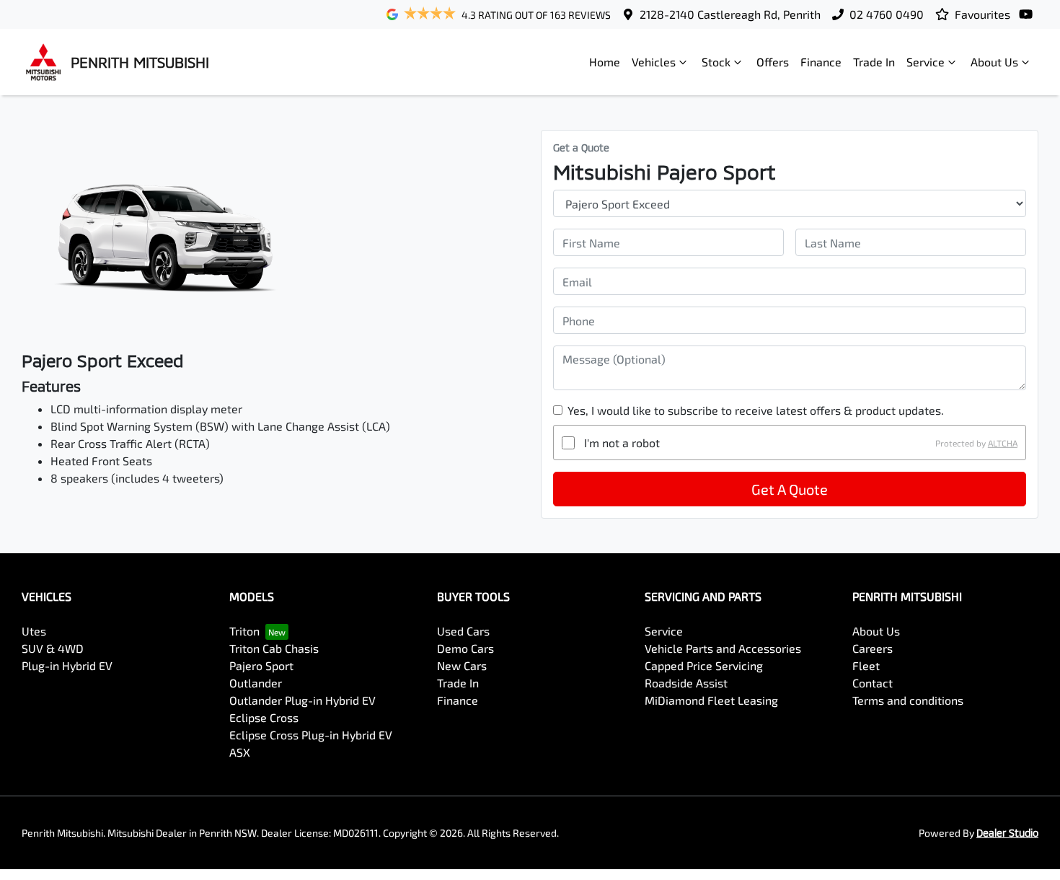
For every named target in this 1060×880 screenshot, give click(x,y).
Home (604, 62)
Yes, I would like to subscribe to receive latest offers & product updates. (755, 410)
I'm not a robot (622, 442)
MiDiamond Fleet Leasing (711, 700)
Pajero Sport (261, 665)
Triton (244, 631)
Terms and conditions (907, 700)
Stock (716, 62)
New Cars (462, 665)
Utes (34, 631)
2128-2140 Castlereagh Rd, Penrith (730, 14)
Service (925, 62)
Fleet (866, 665)
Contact (872, 683)
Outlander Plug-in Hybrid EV (302, 700)
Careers (872, 648)
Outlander (255, 683)
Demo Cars (465, 648)
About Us (994, 62)
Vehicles (654, 62)
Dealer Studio (1007, 833)
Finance (821, 62)
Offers (772, 62)
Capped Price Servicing (704, 665)
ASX (239, 752)
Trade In (874, 62)
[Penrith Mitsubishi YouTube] (1028, 14)
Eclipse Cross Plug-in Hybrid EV (310, 735)
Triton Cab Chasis (274, 648)
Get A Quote (789, 489)
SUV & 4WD (53, 648)
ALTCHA (1002, 443)
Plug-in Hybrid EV (67, 665)
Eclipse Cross (264, 717)
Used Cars (463, 631)
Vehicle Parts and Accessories (723, 648)
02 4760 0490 (886, 14)
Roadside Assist (686, 683)
